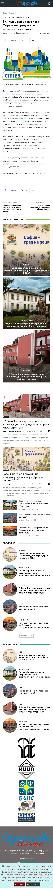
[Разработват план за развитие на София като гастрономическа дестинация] (10, 531)
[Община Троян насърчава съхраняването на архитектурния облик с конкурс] (26, 303)
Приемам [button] (19, 884)
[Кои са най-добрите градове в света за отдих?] (10, 518)
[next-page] (8, 387)
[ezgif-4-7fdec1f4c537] (26, 811)
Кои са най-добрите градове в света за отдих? (33, 608)
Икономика (17, 17)
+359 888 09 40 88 (28, 860)
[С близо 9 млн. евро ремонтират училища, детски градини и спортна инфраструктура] (26, 356)
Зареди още (25, 635)
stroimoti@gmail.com (29, 862)
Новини (26, 17)
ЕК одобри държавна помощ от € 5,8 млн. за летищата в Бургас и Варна (12, 208)
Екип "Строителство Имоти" (21, 29)
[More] (33, 40)
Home (5, 13)
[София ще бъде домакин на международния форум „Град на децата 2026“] (26, 250)
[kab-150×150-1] (26, 748)
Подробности (32, 884)
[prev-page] (4, 387)
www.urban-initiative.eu (23, 118)
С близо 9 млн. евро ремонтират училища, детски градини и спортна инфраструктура (26, 377)
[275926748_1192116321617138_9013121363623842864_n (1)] (26, 769)
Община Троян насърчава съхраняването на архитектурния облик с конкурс (26, 324)
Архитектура (26, 320)
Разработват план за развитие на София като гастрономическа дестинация (33, 530)
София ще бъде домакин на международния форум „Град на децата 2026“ (26, 270)
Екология (12, 13)
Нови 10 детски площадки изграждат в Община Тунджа (40, 207)
